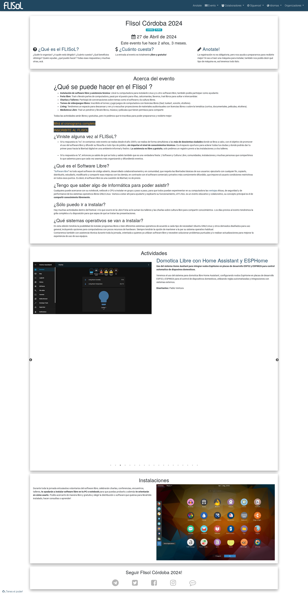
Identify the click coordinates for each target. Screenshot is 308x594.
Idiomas (275, 5)
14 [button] (173, 465)
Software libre (61, 171)
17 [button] (187, 465)
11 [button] (158, 465)
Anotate (197, 5)
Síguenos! (255, 5)
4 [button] (125, 465)
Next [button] (277, 360)
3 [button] (120, 465)
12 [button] (163, 465)
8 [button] (144, 465)
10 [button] (154, 465)
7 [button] (139, 465)
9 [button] (149, 465)
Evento (211, 5)
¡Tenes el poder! (14, 591)
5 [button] (130, 465)
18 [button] (192, 465)
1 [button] (110, 465)
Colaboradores (233, 5)
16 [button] (182, 465)
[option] (154, 285)
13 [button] (168, 465)
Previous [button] (30, 360)
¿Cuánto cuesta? (136, 49)
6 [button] (134, 465)
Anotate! (211, 49)
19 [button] (197, 465)
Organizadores (293, 5)
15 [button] (178, 465)
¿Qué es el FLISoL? (58, 49)
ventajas (213, 190)
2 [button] (115, 465)
